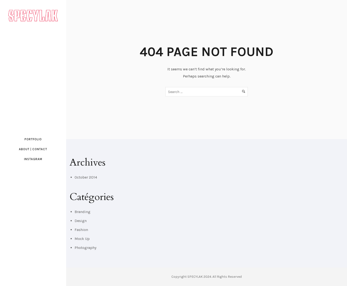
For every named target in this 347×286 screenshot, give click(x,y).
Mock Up (82, 238)
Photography (85, 247)
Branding (82, 211)
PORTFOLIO (33, 139)
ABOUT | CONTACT (33, 149)
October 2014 (86, 177)
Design (81, 220)
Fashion (81, 229)
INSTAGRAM (33, 159)
